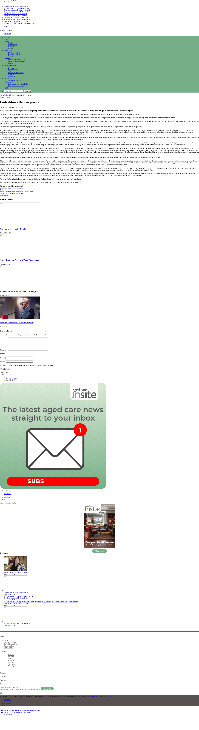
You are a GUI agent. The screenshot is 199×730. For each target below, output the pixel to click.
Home (2, 95)
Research (11, 63)
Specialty (8, 71)
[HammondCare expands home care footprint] (20, 287)
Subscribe (8, 82)
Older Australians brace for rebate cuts (16, 6)
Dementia (11, 76)
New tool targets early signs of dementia (17, 10)
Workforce (8, 50)
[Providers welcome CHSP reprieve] (18, 596)
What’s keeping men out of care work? (16, 8)
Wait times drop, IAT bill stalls (13, 229)
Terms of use (8, 648)
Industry (7, 41)
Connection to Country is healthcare (16, 17)
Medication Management (16, 61)
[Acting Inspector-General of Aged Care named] (20, 256)
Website (2, 361)
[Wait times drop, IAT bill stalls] (20, 225)
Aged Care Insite (5, 107)
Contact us (7, 640)
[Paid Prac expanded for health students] (20, 319)
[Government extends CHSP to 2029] (41, 602)
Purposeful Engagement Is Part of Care (17, 12)
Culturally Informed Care (16, 60)
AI (9, 67)
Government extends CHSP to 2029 (16, 21)
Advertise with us (10, 642)
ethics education (18, 192)
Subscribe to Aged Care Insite (18, 84)
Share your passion (10, 378)
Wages (10, 56)
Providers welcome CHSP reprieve (15, 16)
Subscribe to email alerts (16, 86)
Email (2, 357)
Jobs (6, 88)
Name (2, 354)
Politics (10, 48)
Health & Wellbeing (14, 54)
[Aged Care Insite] (6, 30)
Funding (11, 43)
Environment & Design (16, 73)
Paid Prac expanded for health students (16, 323)
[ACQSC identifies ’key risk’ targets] (15, 571)
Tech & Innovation (11, 65)
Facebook (3, 680)
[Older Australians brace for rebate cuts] (15, 590)
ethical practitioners (6, 192)
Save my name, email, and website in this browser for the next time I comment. (28, 365)
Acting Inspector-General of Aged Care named (19, 260)
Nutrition (11, 75)
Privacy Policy (9, 646)
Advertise (8, 78)
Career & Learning (14, 52)
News (7, 39)
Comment (4, 350)
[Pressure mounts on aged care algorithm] (15, 621)
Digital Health (13, 69)
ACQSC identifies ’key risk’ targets (15, 14)
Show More (4, 195)
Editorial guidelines (10, 644)
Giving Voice (28, 192)
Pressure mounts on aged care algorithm (17, 19)
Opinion (11, 46)
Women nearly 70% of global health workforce (19, 23)
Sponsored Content (14, 80)
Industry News (9, 95)
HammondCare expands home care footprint (19, 291)
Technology (12, 664)
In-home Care (12, 45)
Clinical (7, 58)
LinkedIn (3, 676)
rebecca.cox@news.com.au (14, 188)
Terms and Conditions (92, 696)
